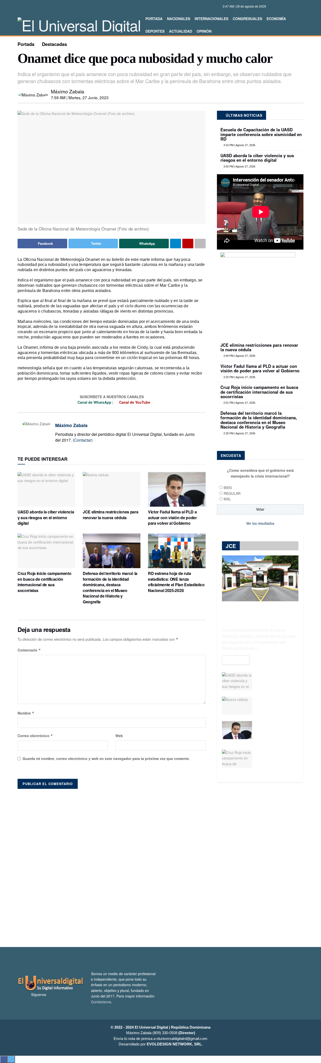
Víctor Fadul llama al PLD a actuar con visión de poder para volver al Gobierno (172, 517)
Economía (276, 18)
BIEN (228, 487)
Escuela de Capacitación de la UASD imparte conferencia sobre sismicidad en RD (261, 134)
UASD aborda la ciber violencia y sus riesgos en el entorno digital (46, 517)
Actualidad (180, 31)
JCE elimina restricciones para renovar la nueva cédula (110, 514)
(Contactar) (83, 440)
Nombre (26, 713)
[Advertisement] (160, 865)
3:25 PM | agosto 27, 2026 (239, 377)
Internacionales (211, 18)
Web (119, 735)
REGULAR (232, 493)
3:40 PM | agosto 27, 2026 (239, 355)
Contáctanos (101, 1001)
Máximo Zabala (67, 91)
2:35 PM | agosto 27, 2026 (239, 433)
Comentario (29, 650)
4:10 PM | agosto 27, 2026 (239, 145)
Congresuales (247, 18)
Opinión (204, 31)
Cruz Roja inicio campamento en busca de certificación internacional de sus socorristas (44, 581)
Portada (154, 18)
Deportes (155, 31)
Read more (236, 660)
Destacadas (54, 44)
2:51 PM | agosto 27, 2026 (239, 402)
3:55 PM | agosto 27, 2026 (239, 166)
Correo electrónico (35, 735)
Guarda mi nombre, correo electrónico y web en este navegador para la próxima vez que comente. (106, 758)
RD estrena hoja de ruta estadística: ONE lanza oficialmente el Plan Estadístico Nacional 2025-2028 (176, 581)
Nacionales (178, 18)
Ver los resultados (260, 523)
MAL (227, 498)
